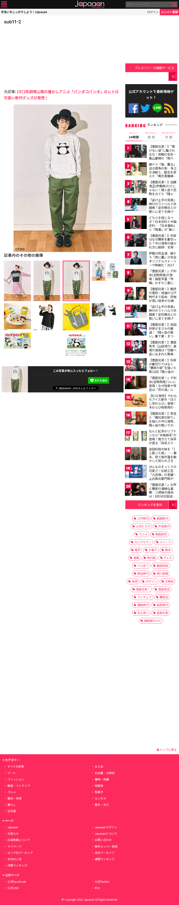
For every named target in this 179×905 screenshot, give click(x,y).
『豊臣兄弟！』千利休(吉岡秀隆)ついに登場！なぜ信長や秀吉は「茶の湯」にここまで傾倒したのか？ (162, 387)
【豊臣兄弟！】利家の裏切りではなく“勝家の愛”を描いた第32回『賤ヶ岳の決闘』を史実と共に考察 (163, 370)
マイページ (14, 846)
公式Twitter (145, 108)
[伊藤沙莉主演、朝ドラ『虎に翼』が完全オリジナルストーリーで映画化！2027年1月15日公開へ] (136, 258)
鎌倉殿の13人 (152, 621)
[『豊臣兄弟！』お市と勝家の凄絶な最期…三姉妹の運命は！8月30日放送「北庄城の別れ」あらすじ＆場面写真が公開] (136, 490)
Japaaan (89, 4)
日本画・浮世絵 (105, 773)
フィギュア (144, 597)
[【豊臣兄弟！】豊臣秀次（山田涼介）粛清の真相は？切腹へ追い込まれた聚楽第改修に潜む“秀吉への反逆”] (136, 347)
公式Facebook (133, 108)
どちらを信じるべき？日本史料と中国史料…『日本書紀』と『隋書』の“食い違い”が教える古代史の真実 (163, 227)
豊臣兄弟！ (143, 589)
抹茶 (135, 581)
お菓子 (152, 550)
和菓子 (99, 792)
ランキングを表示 (150, 504)
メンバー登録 (169, 12)
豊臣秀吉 (164, 589)
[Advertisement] (34, 55)
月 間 (169, 135)
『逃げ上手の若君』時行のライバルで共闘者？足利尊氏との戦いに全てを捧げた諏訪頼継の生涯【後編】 (162, 316)
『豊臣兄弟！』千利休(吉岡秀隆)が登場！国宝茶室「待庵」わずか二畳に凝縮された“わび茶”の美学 (162, 281)
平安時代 (164, 526)
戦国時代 (162, 518)
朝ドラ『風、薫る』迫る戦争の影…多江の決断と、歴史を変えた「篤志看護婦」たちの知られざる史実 (163, 174)
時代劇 (151, 558)
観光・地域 (14, 798)
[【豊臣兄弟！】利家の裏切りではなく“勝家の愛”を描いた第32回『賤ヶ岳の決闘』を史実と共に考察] (136, 365)
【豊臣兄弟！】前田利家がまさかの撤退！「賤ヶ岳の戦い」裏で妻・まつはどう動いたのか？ (162, 332)
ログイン (153, 12)
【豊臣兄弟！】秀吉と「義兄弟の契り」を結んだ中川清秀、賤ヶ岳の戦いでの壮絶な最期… (162, 421)
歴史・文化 (102, 805)
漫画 (136, 558)
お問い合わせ (103, 840)
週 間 (151, 135)
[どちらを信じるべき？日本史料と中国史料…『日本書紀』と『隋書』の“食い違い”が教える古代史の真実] (136, 223)
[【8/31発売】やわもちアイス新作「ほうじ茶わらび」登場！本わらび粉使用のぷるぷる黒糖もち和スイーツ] (136, 401)
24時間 (134, 135)
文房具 (169, 581)
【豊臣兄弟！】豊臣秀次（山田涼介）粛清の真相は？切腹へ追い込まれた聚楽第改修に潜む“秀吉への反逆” (162, 352)
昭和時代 (162, 605)
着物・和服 (102, 779)
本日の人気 (14, 859)
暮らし (11, 805)
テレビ (168, 558)
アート (11, 773)
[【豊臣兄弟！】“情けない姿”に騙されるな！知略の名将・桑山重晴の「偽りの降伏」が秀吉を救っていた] (136, 151)
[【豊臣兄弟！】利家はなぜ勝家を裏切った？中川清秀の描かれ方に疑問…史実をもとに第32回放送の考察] (136, 241)
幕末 (168, 550)
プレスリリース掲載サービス (154, 67)
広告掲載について (18, 840)
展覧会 (164, 597)
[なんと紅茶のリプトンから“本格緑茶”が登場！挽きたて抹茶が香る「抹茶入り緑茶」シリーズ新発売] (136, 436)
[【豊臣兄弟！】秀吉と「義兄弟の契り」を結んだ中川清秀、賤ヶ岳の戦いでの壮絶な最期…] (136, 418)
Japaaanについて (106, 833)
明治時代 (143, 573)
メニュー (4, 4)
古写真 (11, 811)
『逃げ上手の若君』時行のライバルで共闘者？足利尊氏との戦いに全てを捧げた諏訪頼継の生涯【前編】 (162, 210)
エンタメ (100, 798)
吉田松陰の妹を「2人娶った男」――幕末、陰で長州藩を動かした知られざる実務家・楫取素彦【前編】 (163, 459)
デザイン (151, 581)
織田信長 (162, 565)
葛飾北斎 (162, 613)
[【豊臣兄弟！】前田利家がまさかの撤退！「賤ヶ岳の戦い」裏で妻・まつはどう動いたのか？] (136, 329)
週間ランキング (105, 859)
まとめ (99, 766)
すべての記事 (15, 766)
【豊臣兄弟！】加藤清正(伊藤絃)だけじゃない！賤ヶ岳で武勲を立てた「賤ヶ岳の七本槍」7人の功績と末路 (162, 192)
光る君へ (143, 613)
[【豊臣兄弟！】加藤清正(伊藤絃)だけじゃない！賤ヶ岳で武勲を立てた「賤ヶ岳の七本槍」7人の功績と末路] (136, 187)
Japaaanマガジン (106, 827)
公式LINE (157, 108)
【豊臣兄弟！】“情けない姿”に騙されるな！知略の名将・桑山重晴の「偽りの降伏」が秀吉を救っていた (162, 156)
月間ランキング (17, 865)
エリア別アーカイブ (20, 853)
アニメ (143, 534)
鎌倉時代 (143, 605)
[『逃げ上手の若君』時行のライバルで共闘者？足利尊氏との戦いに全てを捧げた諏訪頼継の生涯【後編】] (136, 312)
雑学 (137, 550)
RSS (169, 108)
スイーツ (165, 542)
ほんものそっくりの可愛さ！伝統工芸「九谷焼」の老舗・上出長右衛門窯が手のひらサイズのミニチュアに (162, 476)
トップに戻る (168, 749)
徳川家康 (162, 573)
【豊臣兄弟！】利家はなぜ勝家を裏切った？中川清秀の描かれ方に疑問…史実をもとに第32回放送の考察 (163, 245)
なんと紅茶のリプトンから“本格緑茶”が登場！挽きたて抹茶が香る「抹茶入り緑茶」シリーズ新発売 (162, 439)
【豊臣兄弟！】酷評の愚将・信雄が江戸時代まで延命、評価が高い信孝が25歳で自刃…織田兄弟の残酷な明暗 (163, 298)
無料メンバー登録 (106, 846)
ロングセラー (142, 542)
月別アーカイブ (104, 853)
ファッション (15, 779)
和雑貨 (99, 786)
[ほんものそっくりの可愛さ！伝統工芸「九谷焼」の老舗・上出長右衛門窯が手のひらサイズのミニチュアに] (136, 472)
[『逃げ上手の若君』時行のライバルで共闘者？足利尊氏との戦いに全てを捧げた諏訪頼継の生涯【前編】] (136, 205)
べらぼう (143, 565)
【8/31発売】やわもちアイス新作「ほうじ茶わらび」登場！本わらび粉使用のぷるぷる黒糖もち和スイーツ (163, 405)
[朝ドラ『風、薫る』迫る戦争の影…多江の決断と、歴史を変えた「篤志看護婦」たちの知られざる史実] (136, 169)
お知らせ (13, 833)
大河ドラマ (143, 526)
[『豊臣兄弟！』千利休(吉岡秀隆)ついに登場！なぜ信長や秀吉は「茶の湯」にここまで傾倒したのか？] (136, 383)
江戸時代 (143, 518)
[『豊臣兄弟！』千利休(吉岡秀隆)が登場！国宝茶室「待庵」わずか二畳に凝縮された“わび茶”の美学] (136, 276)
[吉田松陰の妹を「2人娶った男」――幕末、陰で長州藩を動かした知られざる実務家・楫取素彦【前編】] (136, 454)
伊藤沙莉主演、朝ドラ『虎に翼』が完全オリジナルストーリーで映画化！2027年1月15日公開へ (163, 261)
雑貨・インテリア (18, 786)
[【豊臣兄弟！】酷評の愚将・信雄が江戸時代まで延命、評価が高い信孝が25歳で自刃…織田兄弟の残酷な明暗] (136, 294)
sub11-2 (12, 21)
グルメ (11, 792)
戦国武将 (161, 534)
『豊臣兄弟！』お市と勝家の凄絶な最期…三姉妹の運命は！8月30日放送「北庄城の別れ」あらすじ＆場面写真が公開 (162, 496)
